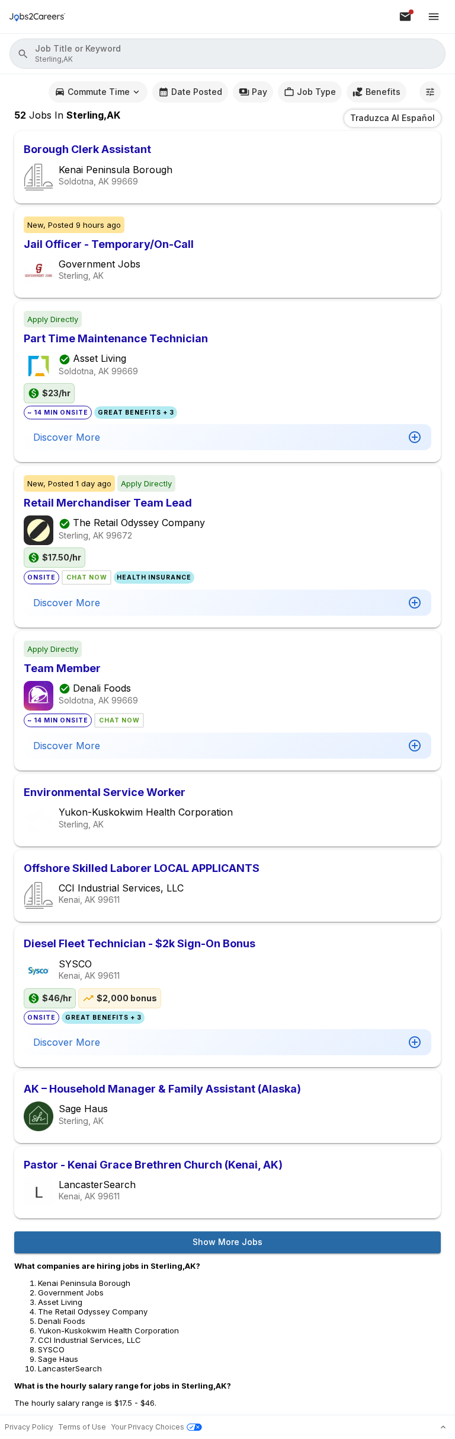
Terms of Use (82, 1426)
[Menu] (434, 16)
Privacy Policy (29, 1426)
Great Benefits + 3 (136, 412)
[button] (227, 54)
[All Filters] (430, 92)
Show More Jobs (227, 1242)
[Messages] (405, 16)
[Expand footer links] (443, 1427)
